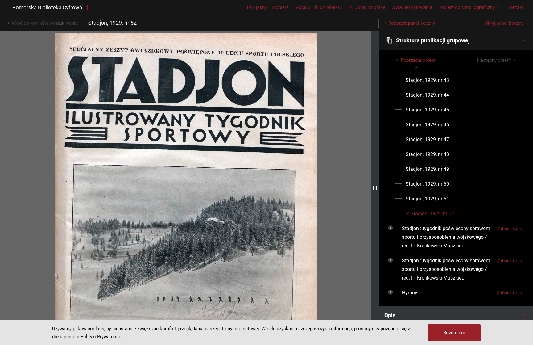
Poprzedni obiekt (418, 60)
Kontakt (515, 7)
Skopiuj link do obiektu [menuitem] (318, 7)
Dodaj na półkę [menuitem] (369, 7)
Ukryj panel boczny (504, 23)
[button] (456, 40)
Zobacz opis (509, 228)
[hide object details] (375, 188)
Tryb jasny (256, 7)
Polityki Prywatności (101, 336)
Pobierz (280, 7)
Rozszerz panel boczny (411, 23)
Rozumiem (454, 332)
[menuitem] (427, 80)
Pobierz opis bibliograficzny (466, 7)
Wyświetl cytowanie (411, 7)
